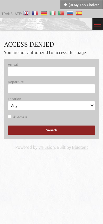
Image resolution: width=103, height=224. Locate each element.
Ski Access (19, 117)
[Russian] (70, 14)
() (84, 5)
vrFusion (47, 147)
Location (14, 99)
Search (51, 130)
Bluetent (80, 147)
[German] (44, 14)
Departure (16, 82)
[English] (26, 14)
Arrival (13, 64)
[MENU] (97, 24)
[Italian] (52, 14)
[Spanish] (79, 14)
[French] (35, 14)
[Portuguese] (61, 14)
